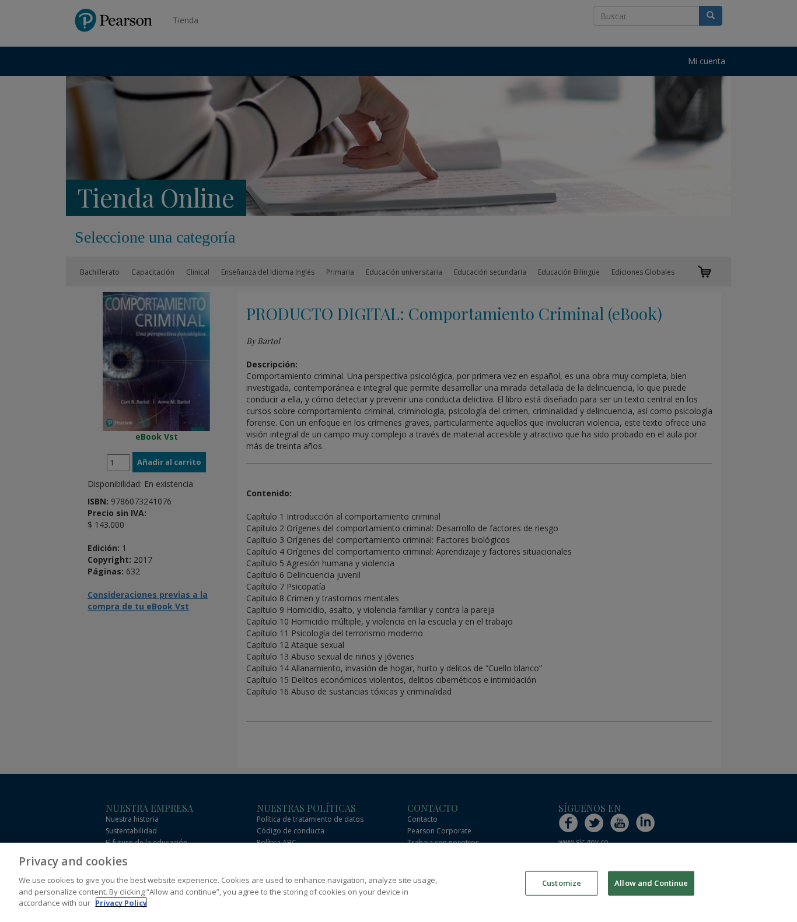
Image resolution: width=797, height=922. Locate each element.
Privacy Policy (121, 902)
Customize (561, 882)
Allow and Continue (651, 882)
